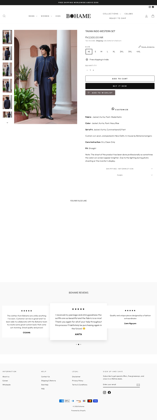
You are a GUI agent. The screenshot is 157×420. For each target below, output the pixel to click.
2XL (122, 51)
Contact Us (45, 376)
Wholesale (6, 385)
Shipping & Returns (48, 381)
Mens (32, 16)
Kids (58, 16)
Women (45, 16)
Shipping (99, 41)
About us (5, 376)
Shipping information (120, 169)
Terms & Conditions (79, 385)
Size (120, 47)
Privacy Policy (77, 381)
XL (114, 51)
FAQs (120, 175)
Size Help (44, 385)
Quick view (20, 259)
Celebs (129, 14)
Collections (111, 14)
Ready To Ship (118, 18)
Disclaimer (76, 376)
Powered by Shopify (78, 410)
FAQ (43, 389)
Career (5, 381)
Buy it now (120, 86)
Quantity (91, 65)
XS (89, 51)
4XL (138, 51)
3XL (130, 51)
